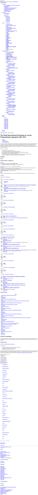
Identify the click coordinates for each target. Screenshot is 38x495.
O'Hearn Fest (2, 471)
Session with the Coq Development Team (7, 321)
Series (5, 117)
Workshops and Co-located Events (11, 30)
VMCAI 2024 (2, 462)
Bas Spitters (24, 190)
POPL (7, 26)
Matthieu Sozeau (5, 217)
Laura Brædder (9, 300)
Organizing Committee (9, 52)
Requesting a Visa (7, 10)
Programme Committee (12, 104)
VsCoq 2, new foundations (7, 280)
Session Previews (9, 27)
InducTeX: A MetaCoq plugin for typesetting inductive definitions (14, 276)
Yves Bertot (12, 217)
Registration (2, 488)
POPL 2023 (6, 122)
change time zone (32, 173)
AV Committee (8, 53)
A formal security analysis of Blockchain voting (11, 248)
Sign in (3, 130)
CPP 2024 (2, 461)
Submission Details (3, 342)
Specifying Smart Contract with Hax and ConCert (11, 244)
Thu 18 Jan (8, 20)
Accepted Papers (5, 141)
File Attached (6, 187)
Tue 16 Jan (8, 18)
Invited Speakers (11, 75)
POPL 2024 (2, 132)
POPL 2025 (6, 120)
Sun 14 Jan (8, 16)
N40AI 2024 (2, 470)
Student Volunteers (9, 54)
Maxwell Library (11, 193)
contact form (2, 445)
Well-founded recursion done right (6, 331)
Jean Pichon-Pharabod (13, 190)
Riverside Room (11, 200)
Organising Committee (11, 76)
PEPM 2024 (2, 472)
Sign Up (1, 494)
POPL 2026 (6, 119)
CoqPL (8, 179)
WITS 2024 (2, 479)
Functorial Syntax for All (7, 240)
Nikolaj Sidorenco (4, 300)
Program (3, 12)
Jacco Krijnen (5, 278)
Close (1, 172)
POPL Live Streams (7, 11)
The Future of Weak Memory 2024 (5, 477)
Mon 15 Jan (8, 17)
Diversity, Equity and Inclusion (11, 25)
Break (4, 202)
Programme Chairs (11, 113)
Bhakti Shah (16, 285)
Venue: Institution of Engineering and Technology (12, 5)
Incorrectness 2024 (3, 468)
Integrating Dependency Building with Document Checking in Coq (14, 283)
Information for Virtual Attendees (9, 8)
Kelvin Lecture (12, 179)
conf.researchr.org (5, 446)
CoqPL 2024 (2, 466)
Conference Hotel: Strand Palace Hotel (10, 7)
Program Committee (11, 64)
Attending (3, 4)
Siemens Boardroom (12, 228)
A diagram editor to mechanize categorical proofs (11, 287)
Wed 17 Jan (8, 19)
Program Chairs (10, 72)
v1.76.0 (9, 446)
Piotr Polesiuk (18, 242)
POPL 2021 (6, 124)
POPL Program (6, 13)
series (5, 132)
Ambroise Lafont (5, 289)
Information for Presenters (8, 9)
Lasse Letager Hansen (6, 246)
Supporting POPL (7, 6)
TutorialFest (8, 29)
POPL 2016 (6, 128)
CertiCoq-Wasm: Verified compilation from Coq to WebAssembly (15, 188)
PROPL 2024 (2, 476)
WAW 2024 (2, 478)
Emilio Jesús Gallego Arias (21, 217)
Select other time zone (20, 164)
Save (1, 171)
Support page (2, 447)
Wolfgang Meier (6, 190)
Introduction (6, 181)
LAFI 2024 (2, 469)
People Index (8, 60)
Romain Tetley (5, 281)
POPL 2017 (6, 127)
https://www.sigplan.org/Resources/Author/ (25, 352)
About (3, 139)
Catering (6, 193)
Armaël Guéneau (7, 186)
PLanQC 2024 (2, 473)
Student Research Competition (11, 28)
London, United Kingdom (14, 1)
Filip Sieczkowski (6, 242)
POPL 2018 (6, 126)
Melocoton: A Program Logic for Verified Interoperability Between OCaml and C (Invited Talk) (16, 317)
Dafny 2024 (2, 467)
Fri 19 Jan (7, 21)
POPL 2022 (6, 123)
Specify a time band (12, 170)
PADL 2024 (2, 483)
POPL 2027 (6, 118)
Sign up (3, 131)
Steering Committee (11, 65)
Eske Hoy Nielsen (22, 300)
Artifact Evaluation (9, 24)
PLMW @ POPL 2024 (4, 474)
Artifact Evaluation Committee (13, 67)
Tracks (3, 22)
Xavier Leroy (5, 238)
